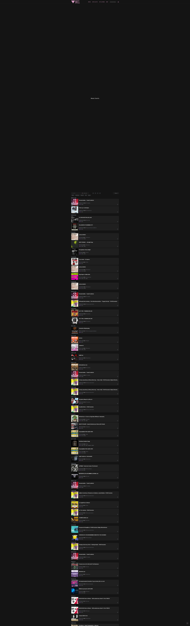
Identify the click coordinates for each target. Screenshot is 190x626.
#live (86, 195)
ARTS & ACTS (95, 1)
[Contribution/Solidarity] (95, 193)
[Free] (93, 193)
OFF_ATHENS (102, 1)
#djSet (73, 195)
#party (89, 195)
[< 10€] (98, 193)
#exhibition (77, 195)
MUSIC (89, 1)
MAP (107, 1)
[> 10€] (100, 193)
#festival (82, 195)
